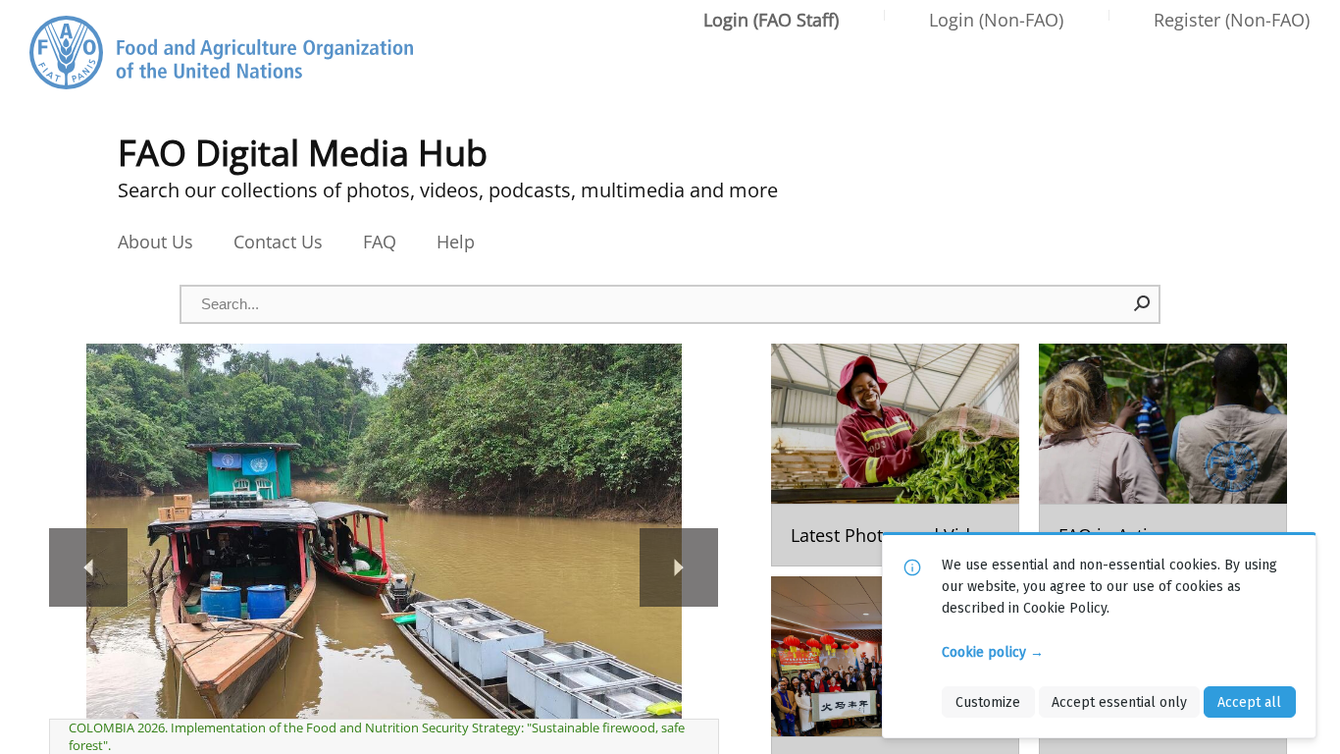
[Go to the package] (895, 455)
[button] (1143, 303)
